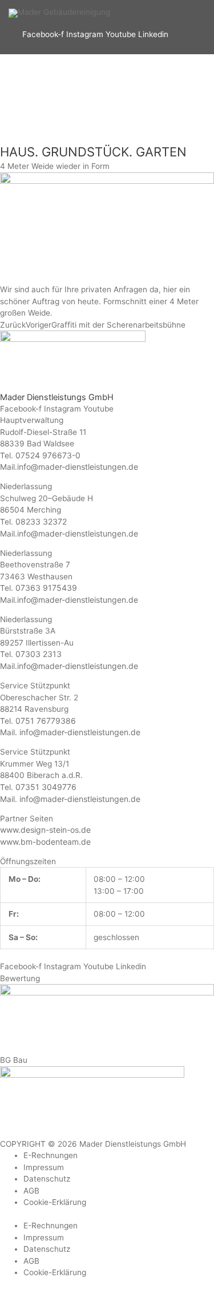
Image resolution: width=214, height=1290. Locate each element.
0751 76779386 (45, 720)
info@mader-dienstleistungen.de (77, 466)
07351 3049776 (45, 787)
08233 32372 (41, 521)
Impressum (43, 1167)
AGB (31, 1190)
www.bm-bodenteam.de (45, 841)
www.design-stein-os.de (45, 830)
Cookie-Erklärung (54, 1202)
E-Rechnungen (50, 1155)
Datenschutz (46, 1178)
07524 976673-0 (47, 455)
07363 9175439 (46, 587)
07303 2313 (38, 654)
